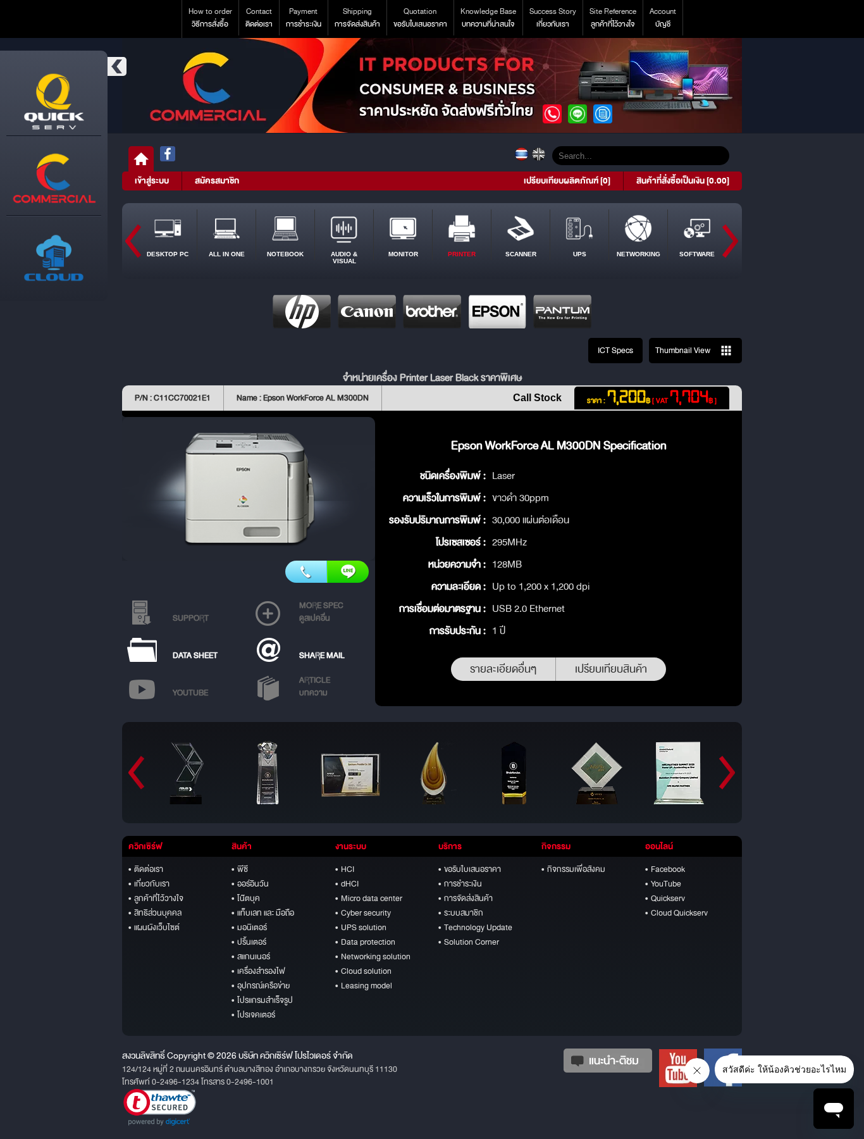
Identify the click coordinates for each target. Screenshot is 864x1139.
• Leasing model (363, 986)
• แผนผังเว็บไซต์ (154, 927)
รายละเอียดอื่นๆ (503, 669)
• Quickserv (665, 898)
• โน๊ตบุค (245, 898)
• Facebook (665, 869)
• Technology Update (475, 927)
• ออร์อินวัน (250, 884)
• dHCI (347, 884)
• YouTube (663, 884)
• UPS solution (360, 927)
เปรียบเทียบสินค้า (611, 669)
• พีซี (239, 869)
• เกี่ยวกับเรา (149, 884)
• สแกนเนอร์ (250, 956)
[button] (159, 1107)
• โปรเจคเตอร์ (253, 1015)
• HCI (344, 869)
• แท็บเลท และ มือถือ (262, 913)
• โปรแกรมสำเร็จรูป (262, 1000)
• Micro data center (368, 898)
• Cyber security (363, 913)
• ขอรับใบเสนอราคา (469, 869)
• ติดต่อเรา (145, 869)
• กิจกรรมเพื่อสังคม (573, 869)
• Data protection (365, 942)
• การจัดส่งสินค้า (465, 898)
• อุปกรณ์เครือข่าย (260, 986)
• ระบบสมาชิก (460, 913)
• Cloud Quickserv (676, 913)
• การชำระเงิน (460, 884)
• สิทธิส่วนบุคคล (155, 913)
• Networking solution (372, 956)
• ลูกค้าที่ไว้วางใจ (155, 898)
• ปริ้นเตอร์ (248, 942)
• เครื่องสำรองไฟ (258, 971)
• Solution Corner (468, 942)
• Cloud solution (363, 971)
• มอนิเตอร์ (249, 927)
